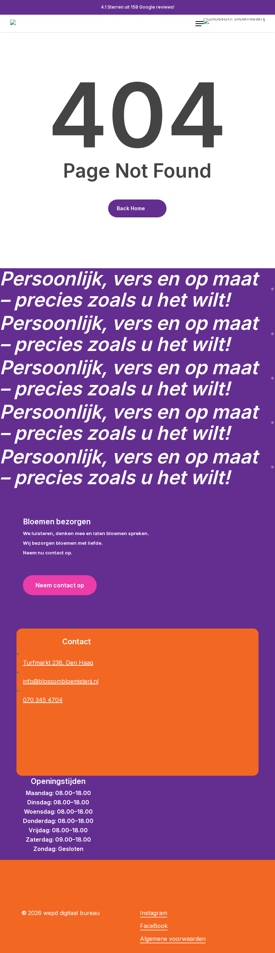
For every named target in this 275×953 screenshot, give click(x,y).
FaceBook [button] (154, 925)
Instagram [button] (153, 912)
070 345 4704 (43, 699)
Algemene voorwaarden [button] (173, 938)
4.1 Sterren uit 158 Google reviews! (137, 7)
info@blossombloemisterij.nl (60, 681)
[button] (199, 23)
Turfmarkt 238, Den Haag (58, 662)
